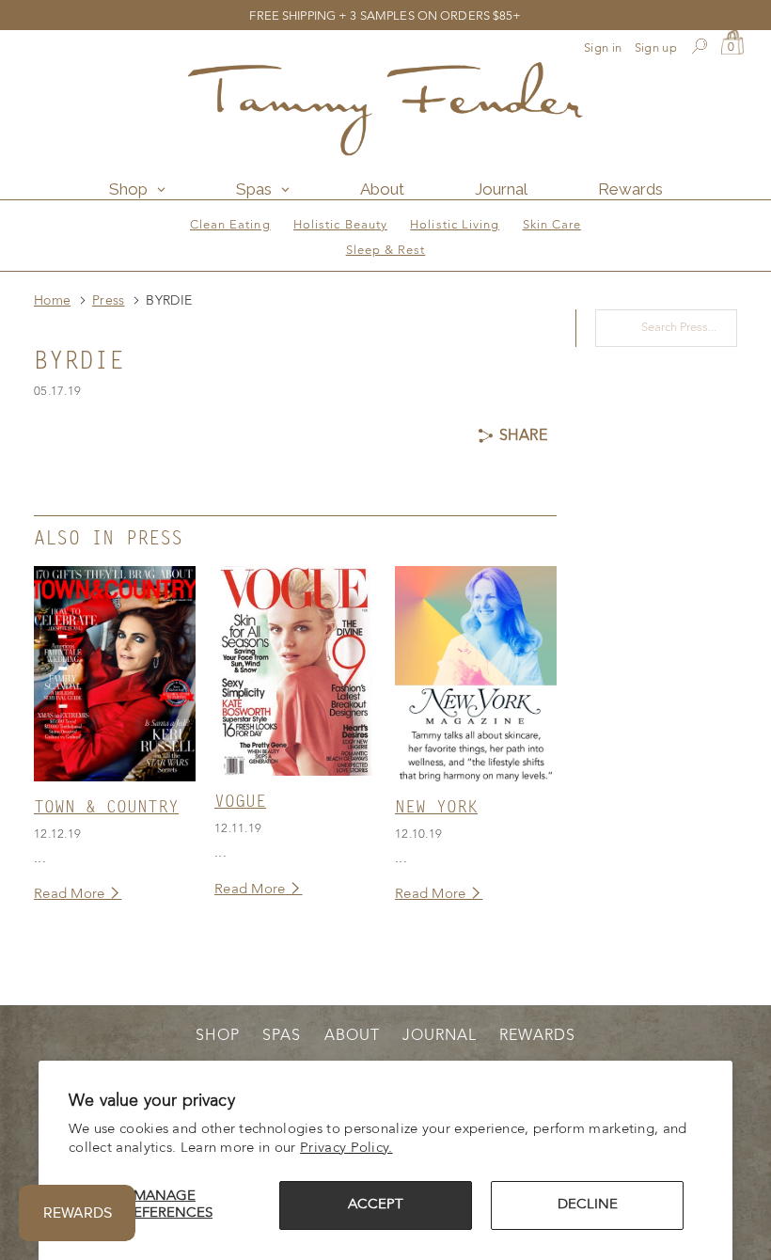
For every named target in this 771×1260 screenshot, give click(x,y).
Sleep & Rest (386, 250)
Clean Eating (230, 225)
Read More (71, 895)
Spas (281, 1036)
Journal (439, 1036)
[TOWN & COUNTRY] (115, 673)
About (352, 1036)
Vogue (240, 802)
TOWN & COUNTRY (106, 807)
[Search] (699, 48)
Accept (375, 1205)
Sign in (603, 48)
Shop (218, 1036)
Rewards (537, 1036)
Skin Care (552, 225)
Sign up (656, 48)
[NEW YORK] (476, 673)
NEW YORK (436, 807)
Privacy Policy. (346, 1149)
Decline (588, 1205)
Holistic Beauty (340, 225)
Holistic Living (454, 225)
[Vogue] (295, 671)
